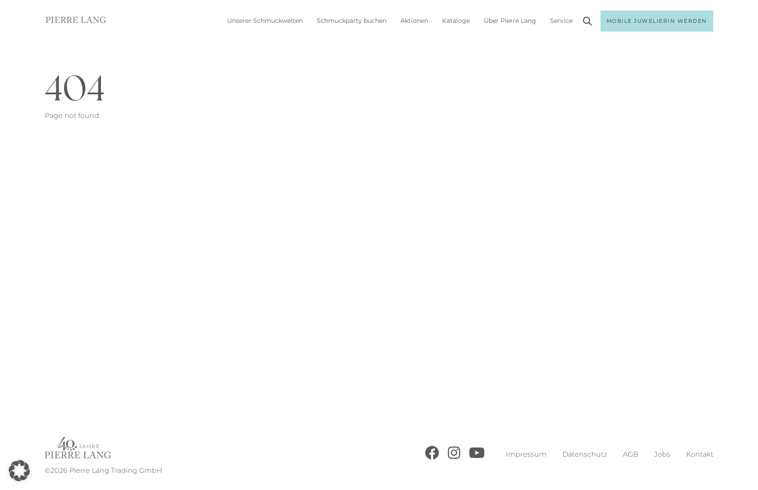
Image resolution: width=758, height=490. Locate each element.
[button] (19, 470)
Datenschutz (584, 454)
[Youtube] (477, 457)
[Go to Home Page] (76, 21)
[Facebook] (432, 457)
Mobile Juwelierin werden (657, 21)
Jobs (662, 454)
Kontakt (699, 454)
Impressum (526, 454)
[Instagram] (454, 457)
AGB (630, 454)
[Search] (587, 23)
